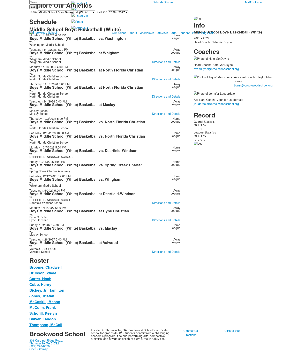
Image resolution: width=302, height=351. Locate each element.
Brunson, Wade (42, 273)
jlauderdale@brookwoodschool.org (216, 104)
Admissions (119, 33)
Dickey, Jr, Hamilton (46, 290)
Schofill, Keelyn (43, 313)
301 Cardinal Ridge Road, (46, 340)
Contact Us (190, 331)
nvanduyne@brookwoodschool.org (216, 69)
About (133, 33)
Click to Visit (232, 331)
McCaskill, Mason (44, 301)
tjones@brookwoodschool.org (253, 85)
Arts (173, 33)
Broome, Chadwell (45, 267)
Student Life (187, 33)
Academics (147, 33)
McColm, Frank (42, 307)
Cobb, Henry (40, 284)
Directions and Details (166, 61)
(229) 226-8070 (39, 346)
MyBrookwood (254, 2)
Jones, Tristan (41, 296)
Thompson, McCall (45, 324)
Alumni (169, 2)
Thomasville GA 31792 (44, 343)
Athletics (162, 33)
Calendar (159, 2)
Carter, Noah (40, 278)
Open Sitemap (38, 349)
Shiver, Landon (42, 319)
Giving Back (206, 33)
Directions (189, 335)
